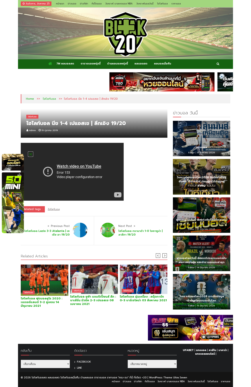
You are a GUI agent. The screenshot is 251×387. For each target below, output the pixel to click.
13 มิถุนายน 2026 (206, 305)
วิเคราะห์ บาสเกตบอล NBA (119, 3)
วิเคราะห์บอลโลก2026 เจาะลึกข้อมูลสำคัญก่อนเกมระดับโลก (201, 298)
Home (30, 99)
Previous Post (60, 226)
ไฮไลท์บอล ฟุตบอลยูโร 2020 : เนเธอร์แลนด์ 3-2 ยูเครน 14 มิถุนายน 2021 (41, 302)
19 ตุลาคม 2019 (49, 130)
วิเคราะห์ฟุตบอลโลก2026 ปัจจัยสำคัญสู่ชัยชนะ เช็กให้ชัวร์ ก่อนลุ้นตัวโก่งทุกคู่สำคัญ (201, 181)
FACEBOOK (84, 362)
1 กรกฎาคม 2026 (206, 190)
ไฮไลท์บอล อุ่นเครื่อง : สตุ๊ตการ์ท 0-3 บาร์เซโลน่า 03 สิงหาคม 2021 (143, 298)
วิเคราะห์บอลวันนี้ (144, 3)
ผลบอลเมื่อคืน (162, 64)
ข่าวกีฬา (84, 3)
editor (191, 152)
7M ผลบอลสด (65, 64)
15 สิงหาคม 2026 (206, 152)
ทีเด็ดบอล (97, 3)
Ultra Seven (180, 377)
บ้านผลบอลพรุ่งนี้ (117, 64)
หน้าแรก (60, 3)
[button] (30, 154)
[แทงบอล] (201, 138)
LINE (79, 368)
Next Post (125, 226)
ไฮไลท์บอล (162, 3)
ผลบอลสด (141, 64)
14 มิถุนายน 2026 (206, 267)
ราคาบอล (176, 3)
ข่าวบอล (72, 3)
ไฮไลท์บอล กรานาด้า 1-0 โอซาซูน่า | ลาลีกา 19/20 (140, 233)
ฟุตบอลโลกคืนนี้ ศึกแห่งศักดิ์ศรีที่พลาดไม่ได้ (201, 222)
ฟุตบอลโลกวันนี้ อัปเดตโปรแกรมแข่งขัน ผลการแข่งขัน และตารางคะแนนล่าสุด (202, 260)
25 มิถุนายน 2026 (205, 229)
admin (32, 130)
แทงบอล (201, 147)
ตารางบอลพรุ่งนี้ (91, 64)
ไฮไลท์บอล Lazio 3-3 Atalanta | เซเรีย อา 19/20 (47, 233)
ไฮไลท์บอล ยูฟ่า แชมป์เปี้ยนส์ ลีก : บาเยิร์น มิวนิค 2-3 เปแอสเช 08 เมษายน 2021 (93, 300)
